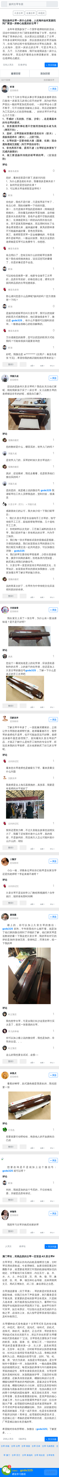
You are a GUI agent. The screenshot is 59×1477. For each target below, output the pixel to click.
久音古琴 (18, 13)
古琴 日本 (36, 1446)
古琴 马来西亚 (48, 1446)
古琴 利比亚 (39, 1455)
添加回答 (45, 73)
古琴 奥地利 (27, 1455)
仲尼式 (41, 13)
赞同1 (10, 364)
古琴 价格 (5, 1446)
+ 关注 (53, 88)
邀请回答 (16, 73)
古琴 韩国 (25, 1446)
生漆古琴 (30, 13)
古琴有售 (50, 1455)
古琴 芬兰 (16, 1455)
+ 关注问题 (51, 65)
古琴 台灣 (15, 1446)
